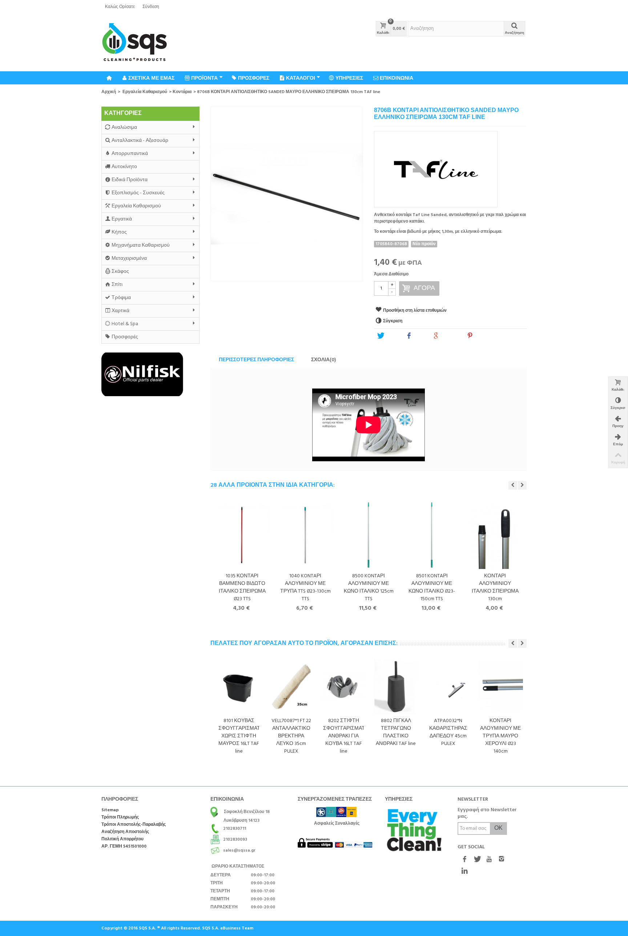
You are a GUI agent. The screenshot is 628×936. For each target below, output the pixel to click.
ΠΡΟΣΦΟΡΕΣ (253, 78)
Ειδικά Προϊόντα (130, 180)
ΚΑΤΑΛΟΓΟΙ (300, 78)
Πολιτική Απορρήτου (122, 839)
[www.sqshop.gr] (134, 42)
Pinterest (484, 336)
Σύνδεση (150, 7)
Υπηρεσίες (349, 78)
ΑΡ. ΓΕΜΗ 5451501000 (123, 846)
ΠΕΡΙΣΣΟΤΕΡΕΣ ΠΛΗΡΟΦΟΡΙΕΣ (256, 360)
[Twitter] (477, 859)
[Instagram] (501, 859)
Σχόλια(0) (323, 360)
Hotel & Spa (125, 324)
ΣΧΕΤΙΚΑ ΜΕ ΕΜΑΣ (151, 78)
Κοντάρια (182, 92)
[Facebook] (464, 859)
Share (419, 336)
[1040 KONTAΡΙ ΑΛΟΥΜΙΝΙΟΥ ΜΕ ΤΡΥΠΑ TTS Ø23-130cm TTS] (305, 535)
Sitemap (110, 810)
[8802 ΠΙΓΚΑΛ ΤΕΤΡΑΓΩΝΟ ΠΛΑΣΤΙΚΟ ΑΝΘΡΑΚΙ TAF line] (395, 687)
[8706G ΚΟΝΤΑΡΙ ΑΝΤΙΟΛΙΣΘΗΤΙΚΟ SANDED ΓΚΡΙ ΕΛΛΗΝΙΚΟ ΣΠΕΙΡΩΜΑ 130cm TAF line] (287, 194)
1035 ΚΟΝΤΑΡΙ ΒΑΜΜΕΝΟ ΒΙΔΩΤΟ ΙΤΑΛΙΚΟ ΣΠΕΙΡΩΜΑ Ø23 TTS (242, 587)
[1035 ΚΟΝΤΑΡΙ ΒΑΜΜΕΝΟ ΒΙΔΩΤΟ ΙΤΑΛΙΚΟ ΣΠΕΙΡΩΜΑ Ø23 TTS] (242, 535)
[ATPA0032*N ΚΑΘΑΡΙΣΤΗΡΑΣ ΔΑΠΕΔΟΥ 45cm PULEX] (448, 687)
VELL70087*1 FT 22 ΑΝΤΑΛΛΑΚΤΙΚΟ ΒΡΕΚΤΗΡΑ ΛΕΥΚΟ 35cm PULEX (291, 736)
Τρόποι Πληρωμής (120, 817)
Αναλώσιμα (124, 127)
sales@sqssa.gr (239, 850)
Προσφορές (125, 337)
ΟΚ (498, 828)
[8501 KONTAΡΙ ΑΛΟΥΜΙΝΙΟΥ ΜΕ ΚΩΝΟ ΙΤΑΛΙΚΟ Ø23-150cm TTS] (432, 535)
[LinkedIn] (464, 871)
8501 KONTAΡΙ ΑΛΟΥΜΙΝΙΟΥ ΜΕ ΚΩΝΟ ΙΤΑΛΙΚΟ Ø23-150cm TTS (431, 587)
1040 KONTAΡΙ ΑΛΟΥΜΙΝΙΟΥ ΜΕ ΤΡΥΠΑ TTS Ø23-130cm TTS (305, 587)
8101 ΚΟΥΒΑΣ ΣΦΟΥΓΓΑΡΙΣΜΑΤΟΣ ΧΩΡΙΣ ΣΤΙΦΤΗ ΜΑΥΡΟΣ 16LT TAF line (238, 736)
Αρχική (108, 92)
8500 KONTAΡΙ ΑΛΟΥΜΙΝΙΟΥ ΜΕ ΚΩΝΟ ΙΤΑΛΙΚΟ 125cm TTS (369, 587)
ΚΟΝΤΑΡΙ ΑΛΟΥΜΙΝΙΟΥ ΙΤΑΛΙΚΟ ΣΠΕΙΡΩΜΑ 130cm (495, 587)
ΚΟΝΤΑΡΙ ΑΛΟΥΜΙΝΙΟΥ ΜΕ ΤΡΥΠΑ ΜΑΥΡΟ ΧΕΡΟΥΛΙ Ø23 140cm (500, 736)
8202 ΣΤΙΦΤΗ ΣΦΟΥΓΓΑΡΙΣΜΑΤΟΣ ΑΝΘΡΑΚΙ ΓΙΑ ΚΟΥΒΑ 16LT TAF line (343, 736)
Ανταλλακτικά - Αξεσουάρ (140, 140)
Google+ (450, 336)
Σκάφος (120, 271)
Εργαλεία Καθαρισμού (144, 92)
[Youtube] (489, 859)
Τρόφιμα (121, 298)
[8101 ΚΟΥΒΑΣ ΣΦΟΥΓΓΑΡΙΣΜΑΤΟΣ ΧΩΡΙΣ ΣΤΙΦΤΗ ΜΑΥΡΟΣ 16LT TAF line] (238, 687)
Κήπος (119, 232)
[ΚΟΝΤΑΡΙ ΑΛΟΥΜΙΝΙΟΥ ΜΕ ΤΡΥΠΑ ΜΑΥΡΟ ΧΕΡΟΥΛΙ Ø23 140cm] (500, 687)
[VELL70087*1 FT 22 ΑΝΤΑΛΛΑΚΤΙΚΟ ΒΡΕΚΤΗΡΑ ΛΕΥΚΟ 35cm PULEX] (291, 687)
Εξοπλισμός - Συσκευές (138, 193)
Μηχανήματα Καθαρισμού (141, 245)
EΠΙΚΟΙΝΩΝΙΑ (396, 78)
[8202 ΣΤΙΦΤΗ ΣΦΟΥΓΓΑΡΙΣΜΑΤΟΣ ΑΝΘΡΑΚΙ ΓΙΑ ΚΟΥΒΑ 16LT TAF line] (343, 687)
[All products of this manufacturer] (450, 166)
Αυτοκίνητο (124, 167)
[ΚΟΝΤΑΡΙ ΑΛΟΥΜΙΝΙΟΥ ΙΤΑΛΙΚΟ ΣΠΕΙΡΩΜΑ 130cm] (495, 535)
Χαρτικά (120, 311)
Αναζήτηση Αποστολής (125, 832)
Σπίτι (117, 284)
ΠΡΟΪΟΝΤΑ (204, 78)
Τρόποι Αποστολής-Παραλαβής (133, 824)
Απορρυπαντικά (130, 154)
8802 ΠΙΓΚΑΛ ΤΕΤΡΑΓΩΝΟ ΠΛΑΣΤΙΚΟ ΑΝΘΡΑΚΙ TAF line (396, 732)
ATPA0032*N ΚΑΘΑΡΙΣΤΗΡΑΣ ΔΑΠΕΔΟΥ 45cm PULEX (448, 732)
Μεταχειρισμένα (129, 258)
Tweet (392, 336)
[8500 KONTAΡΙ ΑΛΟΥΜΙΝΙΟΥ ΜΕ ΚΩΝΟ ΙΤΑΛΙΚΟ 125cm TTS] (368, 535)
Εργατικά (122, 219)
